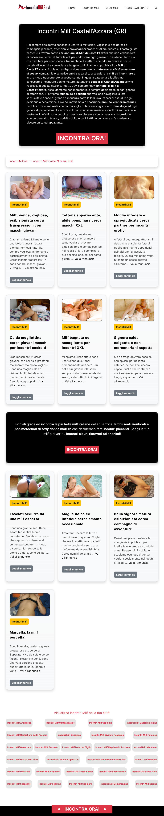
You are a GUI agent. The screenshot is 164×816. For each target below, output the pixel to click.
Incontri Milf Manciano (145, 747)
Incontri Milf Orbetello (18, 771)
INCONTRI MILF (90, 7)
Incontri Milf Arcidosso (19, 722)
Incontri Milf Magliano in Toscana (112, 747)
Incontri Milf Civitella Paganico (107, 735)
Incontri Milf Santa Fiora (144, 771)
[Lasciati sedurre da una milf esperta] (30, 486)
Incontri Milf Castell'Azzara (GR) (53, 161)
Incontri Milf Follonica (145, 735)
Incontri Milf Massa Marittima (22, 759)
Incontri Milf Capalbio (100, 722)
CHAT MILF (112, 7)
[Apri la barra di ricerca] (156, 8)
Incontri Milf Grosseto (46, 747)
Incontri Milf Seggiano (80, 784)
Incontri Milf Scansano (19, 784)
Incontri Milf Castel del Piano (142, 722)
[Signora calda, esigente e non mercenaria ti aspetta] (134, 310)
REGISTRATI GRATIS (136, 7)
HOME (71, 7)
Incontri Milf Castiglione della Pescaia (27, 735)
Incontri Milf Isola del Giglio (76, 747)
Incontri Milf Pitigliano (48, 771)
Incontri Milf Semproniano (114, 784)
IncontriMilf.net (19, 161)
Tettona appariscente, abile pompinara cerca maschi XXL (82, 220)
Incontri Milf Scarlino (50, 784)
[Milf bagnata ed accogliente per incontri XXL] (82, 310)
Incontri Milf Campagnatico (60, 722)
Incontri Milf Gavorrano (19, 747)
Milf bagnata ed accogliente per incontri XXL (76, 343)
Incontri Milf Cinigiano (69, 735)
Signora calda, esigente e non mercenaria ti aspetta (133, 343)
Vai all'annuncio (35, 268)
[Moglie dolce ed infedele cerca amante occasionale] (82, 486)
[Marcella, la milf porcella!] (30, 604)
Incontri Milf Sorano (146, 784)
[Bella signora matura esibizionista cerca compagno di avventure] (134, 486)
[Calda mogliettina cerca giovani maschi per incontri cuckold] (30, 310)
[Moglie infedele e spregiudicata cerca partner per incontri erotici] (134, 187)
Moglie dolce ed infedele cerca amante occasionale (82, 519)
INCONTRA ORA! (82, 809)
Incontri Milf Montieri (146, 759)
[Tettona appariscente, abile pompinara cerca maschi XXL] (82, 187)
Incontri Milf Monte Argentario (62, 759)
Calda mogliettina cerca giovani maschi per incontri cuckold (29, 343)
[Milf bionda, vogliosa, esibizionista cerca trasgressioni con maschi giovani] (30, 187)
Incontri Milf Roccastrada (112, 771)
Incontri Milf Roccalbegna (79, 771)
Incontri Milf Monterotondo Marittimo (106, 759)
